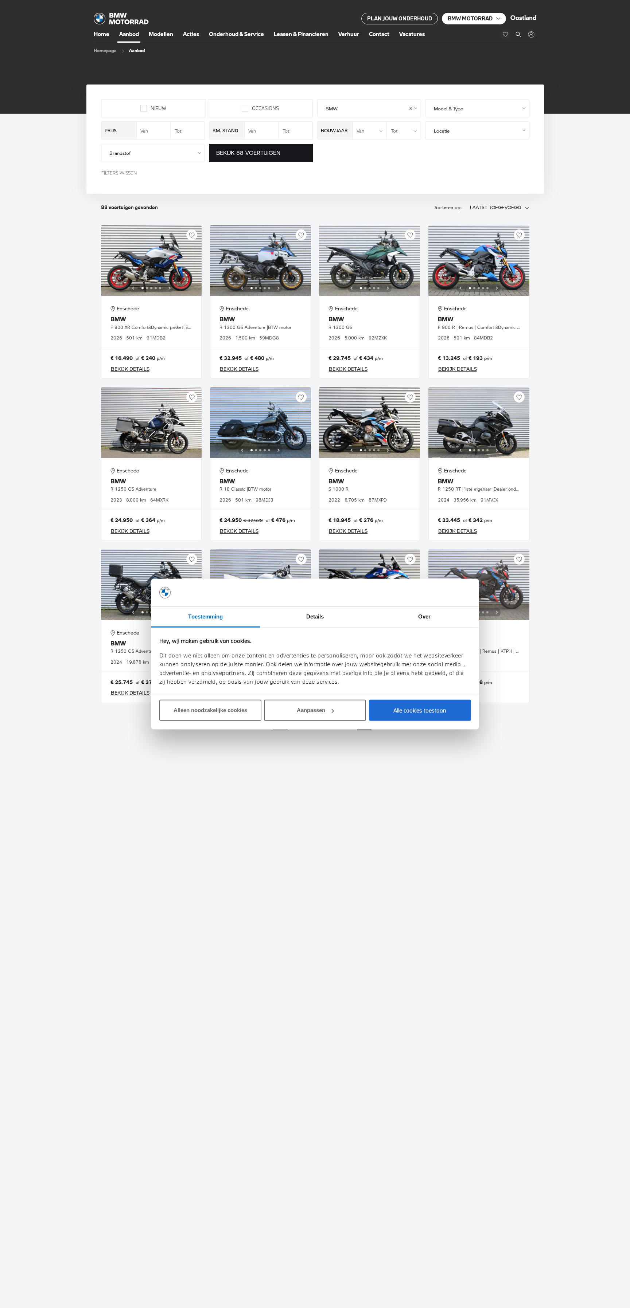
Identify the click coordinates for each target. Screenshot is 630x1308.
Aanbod (129, 34)
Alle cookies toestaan (419, 710)
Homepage (105, 50)
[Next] (169, 288)
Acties (191, 34)
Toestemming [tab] (205, 616)
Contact (379, 34)
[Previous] (133, 288)
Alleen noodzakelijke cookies (210, 710)
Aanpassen (311, 710)
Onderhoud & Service (236, 34)
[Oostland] (121, 18)
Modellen (161, 34)
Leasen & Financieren (301, 34)
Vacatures (412, 34)
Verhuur (348, 34)
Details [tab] (315, 616)
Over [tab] (424, 616)
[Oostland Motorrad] (531, 34)
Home (101, 34)
